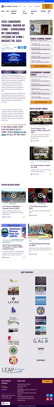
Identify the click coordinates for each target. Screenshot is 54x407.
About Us (49, 12)
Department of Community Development (26, 392)
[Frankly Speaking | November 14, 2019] (40, 231)
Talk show (45, 125)
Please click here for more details (36, 1)
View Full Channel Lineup (41, 66)
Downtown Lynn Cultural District (25, 396)
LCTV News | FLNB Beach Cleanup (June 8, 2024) (11, 207)
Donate (47, 381)
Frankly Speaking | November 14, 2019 (39, 244)
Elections (7, 48)
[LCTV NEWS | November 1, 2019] (40, 195)
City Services (12, 240)
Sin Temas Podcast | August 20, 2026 (40, 166)
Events (11, 203)
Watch (3, 11)
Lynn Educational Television (23, 384)
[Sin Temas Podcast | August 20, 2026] (41, 153)
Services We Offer (34, 12)
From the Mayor (19, 240)
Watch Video (36, 140)
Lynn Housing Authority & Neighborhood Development (27, 390)
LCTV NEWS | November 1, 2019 (38, 207)
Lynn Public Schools (22, 385)
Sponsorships (37, 6)
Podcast (41, 125)
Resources (43, 11)
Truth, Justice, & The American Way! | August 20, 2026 (40, 130)
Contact (30, 6)
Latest (24, 6)
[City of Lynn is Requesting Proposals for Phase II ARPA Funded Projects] (13, 231)
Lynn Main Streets (21, 400)
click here (13, 398)
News (7, 11)
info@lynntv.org (4, 391)
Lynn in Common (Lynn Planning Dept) (25, 398)
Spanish (45, 161)
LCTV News (40, 203)
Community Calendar (14, 12)
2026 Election (25, 12)
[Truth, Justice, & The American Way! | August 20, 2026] (41, 118)
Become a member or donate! (47, 6)
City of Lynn (5, 240)
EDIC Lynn (19, 394)
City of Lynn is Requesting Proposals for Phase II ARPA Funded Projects (12, 247)
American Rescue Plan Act (18, 239)
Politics (3, 50)
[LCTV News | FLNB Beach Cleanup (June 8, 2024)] (13, 195)
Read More (6, 257)
